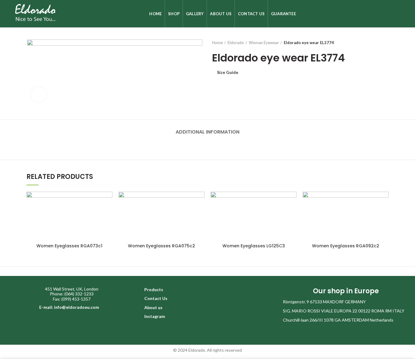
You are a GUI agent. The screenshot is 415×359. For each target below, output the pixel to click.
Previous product (373, 43)
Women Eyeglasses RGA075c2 (161, 246)
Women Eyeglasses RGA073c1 (69, 246)
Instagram (154, 316)
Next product (385, 43)
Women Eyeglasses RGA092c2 (345, 246)
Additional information (207, 131)
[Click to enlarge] (38, 94)
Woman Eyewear (264, 42)
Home (217, 42)
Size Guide (227, 72)
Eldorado (236, 42)
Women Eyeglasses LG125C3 (253, 246)
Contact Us (155, 298)
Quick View (107, 201)
